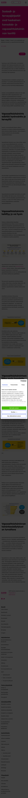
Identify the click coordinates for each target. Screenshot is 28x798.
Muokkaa (13, 412)
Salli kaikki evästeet (14, 408)
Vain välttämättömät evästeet (14, 416)
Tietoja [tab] (23, 384)
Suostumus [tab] (5, 384)
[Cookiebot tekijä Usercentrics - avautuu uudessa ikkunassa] (20, 381)
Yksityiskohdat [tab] (14, 384)
